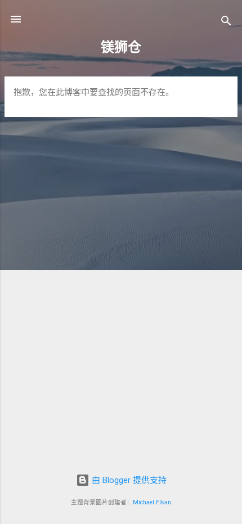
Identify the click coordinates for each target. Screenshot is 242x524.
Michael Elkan (152, 502)
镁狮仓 (121, 47)
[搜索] (226, 23)
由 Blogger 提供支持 (128, 480)
